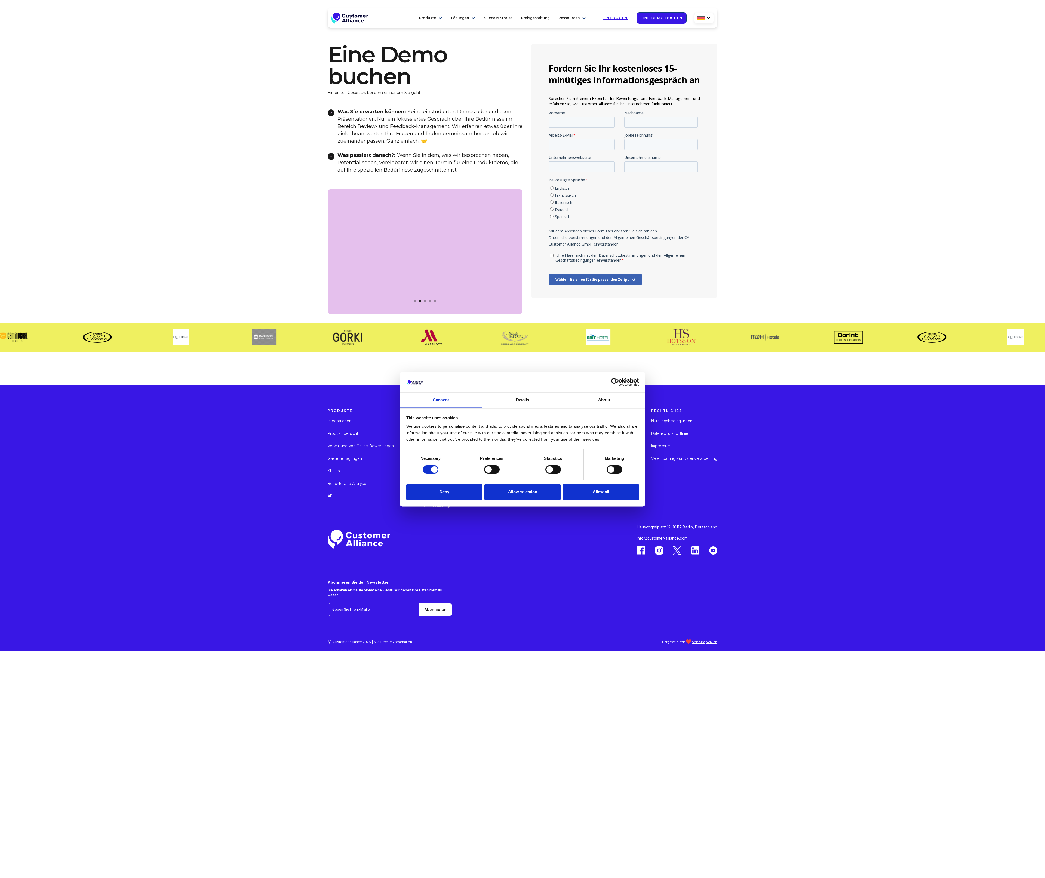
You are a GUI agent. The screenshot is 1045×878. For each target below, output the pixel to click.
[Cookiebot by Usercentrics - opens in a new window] (615, 382)
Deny (444, 492)
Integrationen (339, 421)
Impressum (660, 446)
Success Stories (498, 18)
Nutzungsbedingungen (671, 421)
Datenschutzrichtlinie (669, 433)
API (330, 496)
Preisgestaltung (535, 18)
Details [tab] (522, 400)
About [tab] (604, 400)
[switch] (492, 469)
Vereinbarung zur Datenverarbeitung (684, 458)
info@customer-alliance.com (662, 538)
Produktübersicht (343, 433)
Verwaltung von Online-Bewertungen (361, 446)
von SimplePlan (704, 642)
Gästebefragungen (345, 458)
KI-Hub (334, 471)
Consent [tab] (441, 400)
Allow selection (522, 492)
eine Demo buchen (662, 18)
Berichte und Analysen (348, 483)
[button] (431, 18)
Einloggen (615, 18)
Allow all (601, 492)
